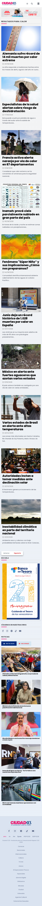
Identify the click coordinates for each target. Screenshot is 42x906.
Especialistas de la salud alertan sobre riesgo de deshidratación (20, 107)
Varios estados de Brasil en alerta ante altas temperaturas (20, 426)
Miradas (21, 886)
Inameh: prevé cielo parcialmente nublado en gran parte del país (20, 214)
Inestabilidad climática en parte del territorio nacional (19, 530)
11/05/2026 (8, 382)
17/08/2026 (8, 115)
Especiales (21, 874)
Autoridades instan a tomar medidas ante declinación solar (17, 479)
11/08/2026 (8, 168)
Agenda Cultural (21, 897)
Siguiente (17, 553)
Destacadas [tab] (10, 644)
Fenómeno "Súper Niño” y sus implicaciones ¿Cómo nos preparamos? (21, 265)
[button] (21, 591)
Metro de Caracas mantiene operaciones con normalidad (19, 803)
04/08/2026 (9, 272)
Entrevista (21, 893)
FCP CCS (27, 836)
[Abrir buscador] (32, 3)
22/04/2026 (8, 433)
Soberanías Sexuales (21, 901)
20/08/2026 (8, 64)
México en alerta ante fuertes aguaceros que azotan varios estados (19, 375)
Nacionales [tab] (25, 644)
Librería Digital (21, 878)
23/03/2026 (8, 486)
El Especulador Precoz (21, 870)
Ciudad (21, 890)
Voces (21, 862)
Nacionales (21, 850)
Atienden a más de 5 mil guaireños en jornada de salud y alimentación (20, 674)
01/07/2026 (8, 329)
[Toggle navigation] (37, 3)
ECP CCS (36, 836)
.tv (9, 836)
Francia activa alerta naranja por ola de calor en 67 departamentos (19, 161)
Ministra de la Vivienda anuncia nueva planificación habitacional (16, 706)
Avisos (21, 866)
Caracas (21, 846)
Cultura (21, 858)
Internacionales (21, 854)
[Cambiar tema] (27, 3)
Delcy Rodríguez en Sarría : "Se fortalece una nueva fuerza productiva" (18, 771)
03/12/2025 (8, 537)
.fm (14, 836)
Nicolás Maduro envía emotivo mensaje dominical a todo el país (21, 739)
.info (4, 836)
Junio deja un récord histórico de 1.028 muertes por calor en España (17, 320)
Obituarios (21, 881)
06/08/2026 (8, 221)
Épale (19, 836)
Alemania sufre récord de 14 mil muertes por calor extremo (21, 57)
